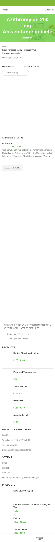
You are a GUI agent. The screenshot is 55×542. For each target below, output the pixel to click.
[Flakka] (6, 520)
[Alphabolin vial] (6, 419)
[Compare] (5, 132)
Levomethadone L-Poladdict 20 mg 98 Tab (31, 505)
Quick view (5, 174)
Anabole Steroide (9, 445)
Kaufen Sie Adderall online (26, 353)
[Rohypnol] (6, 404)
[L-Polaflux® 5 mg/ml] (6, 494)
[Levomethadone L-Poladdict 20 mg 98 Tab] (6, 508)
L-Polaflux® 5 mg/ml (23, 491)
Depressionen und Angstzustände (16, 450)
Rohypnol (18, 401)
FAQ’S (4, 463)
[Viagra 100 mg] (6, 390)
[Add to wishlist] (5, 161)
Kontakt (5, 468)
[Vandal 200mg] (6, 531)
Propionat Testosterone (24, 372)
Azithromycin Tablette (12, 138)
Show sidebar (8, 67)
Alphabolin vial (20, 415)
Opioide (5, 435)
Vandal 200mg (20, 529)
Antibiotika (7, 144)
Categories (26, 38)
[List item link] (27, 334)
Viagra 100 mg (20, 386)
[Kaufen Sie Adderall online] (6, 359)
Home (5, 47)
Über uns (6, 473)
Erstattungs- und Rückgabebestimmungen (20, 478)
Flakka (16, 518)
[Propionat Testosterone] (6, 376)
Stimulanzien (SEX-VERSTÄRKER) (16, 440)
